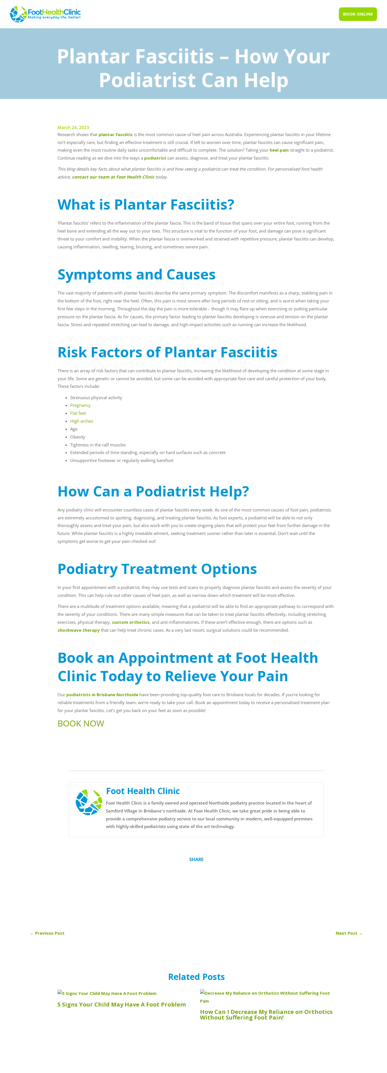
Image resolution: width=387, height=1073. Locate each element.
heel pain (279, 150)
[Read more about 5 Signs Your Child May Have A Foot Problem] (107, 993)
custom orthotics (130, 622)
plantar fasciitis (116, 134)
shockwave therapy (79, 630)
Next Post (349, 933)
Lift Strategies (283, 1065)
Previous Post (47, 933)
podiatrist (155, 158)
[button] (358, 14)
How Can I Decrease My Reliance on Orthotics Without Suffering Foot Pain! (266, 1014)
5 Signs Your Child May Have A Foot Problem (122, 1004)
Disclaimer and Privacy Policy (221, 1065)
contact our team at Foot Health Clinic (113, 177)
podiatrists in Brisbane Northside (102, 694)
